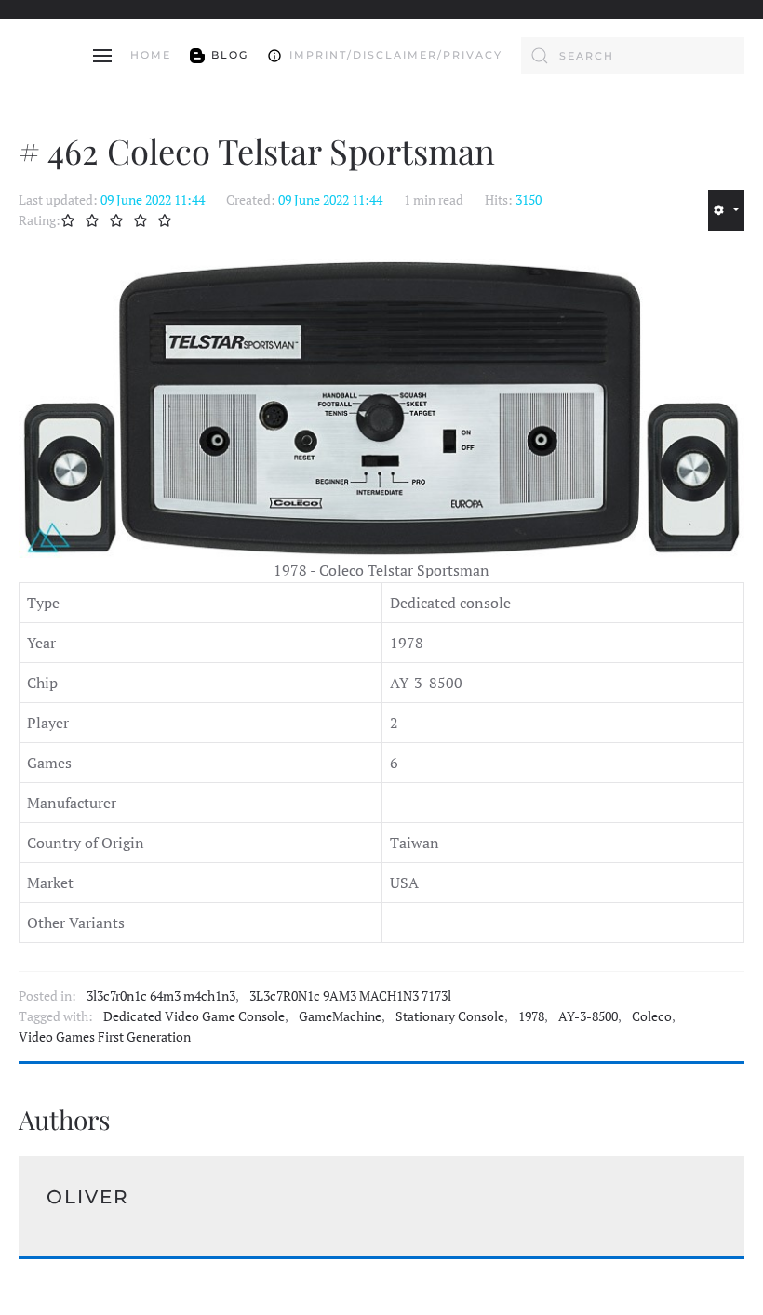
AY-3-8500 (588, 1016)
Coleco (652, 1016)
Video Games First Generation (105, 1037)
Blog (229, 54)
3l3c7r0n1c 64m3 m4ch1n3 (161, 996)
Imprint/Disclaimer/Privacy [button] (395, 54)
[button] (102, 56)
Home (150, 54)
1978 (531, 1016)
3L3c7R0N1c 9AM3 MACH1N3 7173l (350, 996)
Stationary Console (449, 1016)
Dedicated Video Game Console (194, 1016)
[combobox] (632, 55)
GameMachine (340, 1016)
